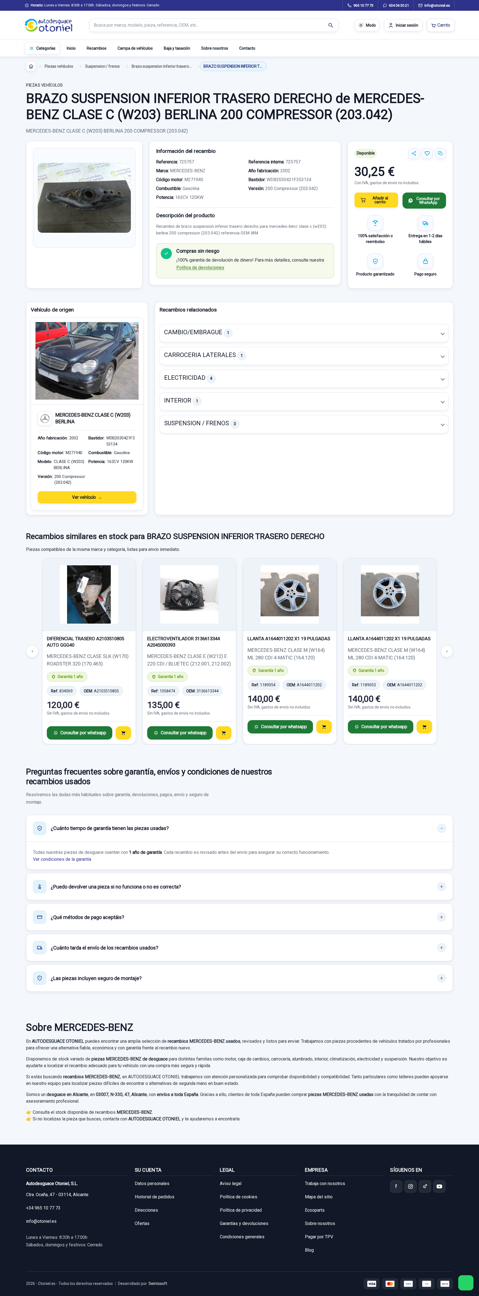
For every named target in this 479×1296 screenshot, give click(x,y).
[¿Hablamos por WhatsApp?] (465, 1282)
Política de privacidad (241, 1210)
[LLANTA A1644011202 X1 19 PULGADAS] (289, 594)
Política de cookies (238, 1196)
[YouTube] (439, 1186)
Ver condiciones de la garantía (62, 859)
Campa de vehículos (135, 48)
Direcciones (146, 1210)
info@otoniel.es (41, 1221)
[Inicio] (31, 66)
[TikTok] (425, 1186)
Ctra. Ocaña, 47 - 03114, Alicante (57, 1194)
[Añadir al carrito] (123, 733)
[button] (304, 333)
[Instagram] (410, 1186)
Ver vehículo (84, 497)
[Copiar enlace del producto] (440, 153)
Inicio (71, 48)
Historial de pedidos (154, 1196)
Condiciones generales (242, 1236)
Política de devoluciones (200, 267)
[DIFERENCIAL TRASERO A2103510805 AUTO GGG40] (89, 594)
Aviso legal (230, 1183)
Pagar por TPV (319, 1236)
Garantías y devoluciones (244, 1223)
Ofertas (142, 1223)
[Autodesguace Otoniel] (48, 25)
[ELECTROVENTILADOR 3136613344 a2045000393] (189, 594)
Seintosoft (158, 1283)
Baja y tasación (177, 48)
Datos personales (152, 1183)
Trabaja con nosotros (325, 1183)
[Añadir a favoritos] (427, 153)
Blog (309, 1250)
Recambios (96, 48)
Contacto (247, 48)
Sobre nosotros (214, 48)
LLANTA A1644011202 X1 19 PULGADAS (289, 638)
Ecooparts (315, 1210)
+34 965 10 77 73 (43, 1208)
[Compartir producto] (413, 153)
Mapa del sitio (319, 1196)
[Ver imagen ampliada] (84, 198)
